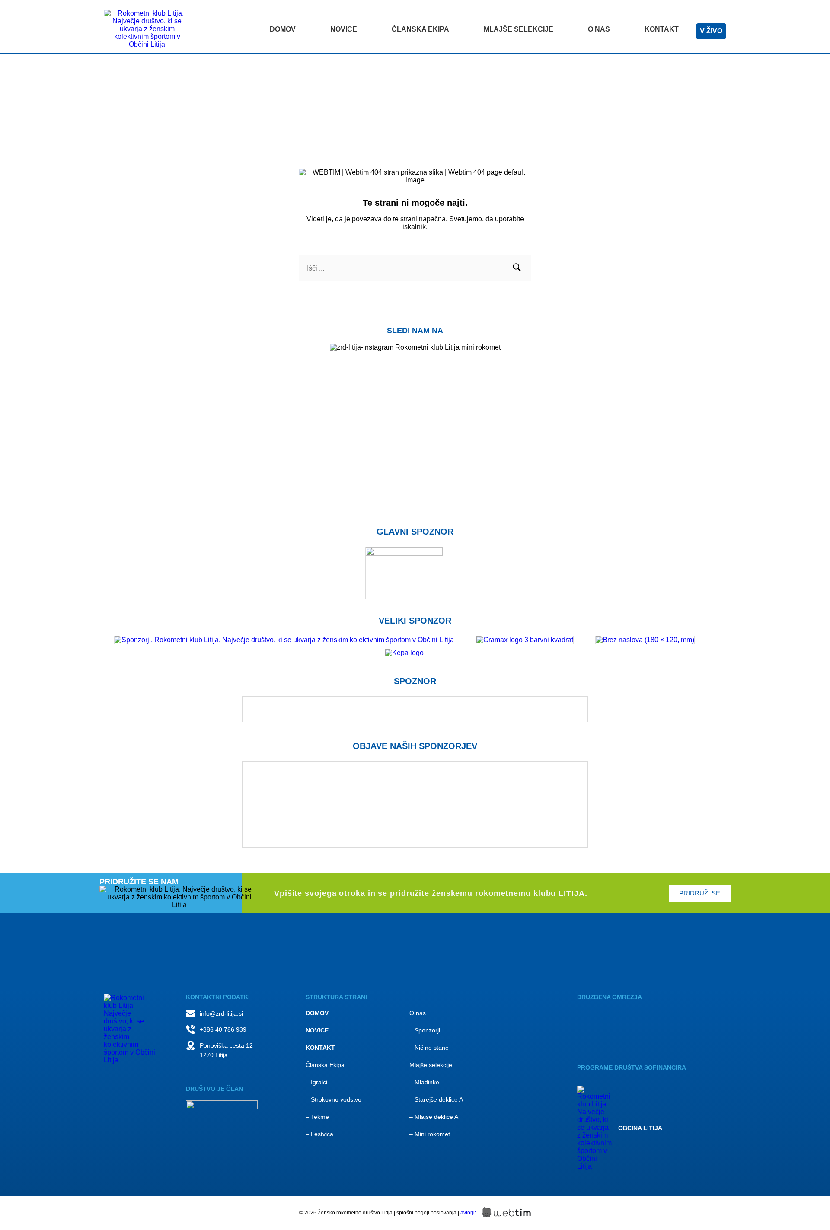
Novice (343, 29)
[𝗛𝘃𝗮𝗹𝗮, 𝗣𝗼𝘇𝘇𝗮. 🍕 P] (622, 400)
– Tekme (317, 1116)
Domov (283, 29)
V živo (711, 31)
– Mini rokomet (429, 1134)
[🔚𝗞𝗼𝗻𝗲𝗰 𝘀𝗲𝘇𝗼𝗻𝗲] (761, 400)
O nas (599, 29)
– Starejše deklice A (436, 1099)
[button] (517, 268)
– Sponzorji (424, 1030)
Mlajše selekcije (518, 29)
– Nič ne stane (429, 1047)
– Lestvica (319, 1134)
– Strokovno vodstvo (333, 1099)
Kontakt (662, 29)
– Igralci (316, 1082)
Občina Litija (640, 1128)
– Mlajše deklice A (433, 1116)
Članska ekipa (420, 29)
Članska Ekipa (325, 1064)
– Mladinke (424, 1082)
